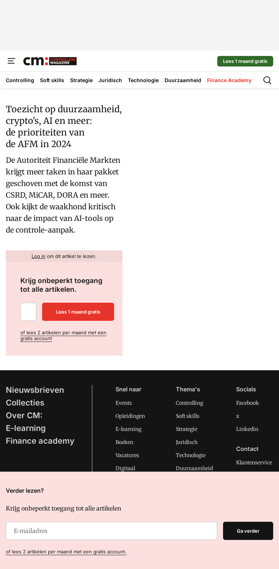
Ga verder (248, 531)
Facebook (247, 403)
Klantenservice (254, 462)
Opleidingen (130, 416)
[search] (267, 80)
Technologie (191, 455)
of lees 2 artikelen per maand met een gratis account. (66, 551)
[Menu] (11, 61)
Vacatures (127, 455)
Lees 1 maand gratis (245, 61)
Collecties (25, 402)
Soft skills (187, 416)
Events (124, 403)
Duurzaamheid (194, 468)
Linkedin (247, 429)
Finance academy (40, 440)
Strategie (186, 429)
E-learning (26, 428)
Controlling (189, 403)
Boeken (124, 442)
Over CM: (24, 415)
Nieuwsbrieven (35, 390)
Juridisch (187, 442)
